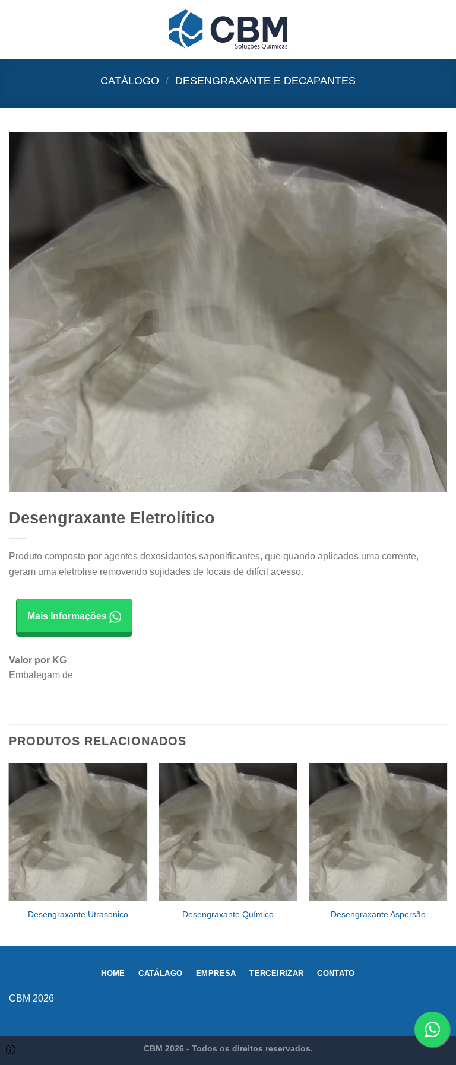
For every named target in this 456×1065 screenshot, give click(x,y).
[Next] (446, 853)
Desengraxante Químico (228, 914)
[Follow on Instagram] (419, 1004)
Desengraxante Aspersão (378, 914)
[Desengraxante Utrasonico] (78, 832)
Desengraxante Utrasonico (78, 914)
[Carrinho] (441, 30)
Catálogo (129, 80)
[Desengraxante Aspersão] (378, 832)
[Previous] (9, 853)
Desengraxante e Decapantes (265, 80)
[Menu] (16, 29)
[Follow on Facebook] (400, 1004)
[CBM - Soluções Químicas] (228, 29)
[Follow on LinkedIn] (438, 1004)
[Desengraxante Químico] (228, 832)
